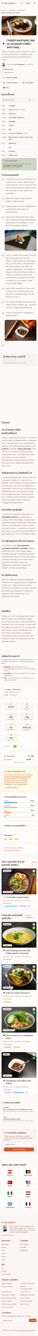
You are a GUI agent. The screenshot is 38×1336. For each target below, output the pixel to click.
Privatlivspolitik (6, 1274)
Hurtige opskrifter (7, 1286)
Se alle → (34, 863)
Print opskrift (29, 82)
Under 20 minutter (7, 1307)
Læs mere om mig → (8, 1235)
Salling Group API (28, 678)
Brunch (4, 1247)
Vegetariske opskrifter (27, 1295)
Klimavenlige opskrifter (9, 1298)
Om (3, 1268)
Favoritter (23, 1247)
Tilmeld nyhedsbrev (19, 1149)
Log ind (28, 3)
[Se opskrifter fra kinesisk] (4, 1035)
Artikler (4, 1256)
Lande (4, 1259)
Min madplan (24, 1244)
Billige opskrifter (7, 1283)
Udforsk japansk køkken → (12, 850)
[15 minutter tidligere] (24, 759)
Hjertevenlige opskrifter (9, 1304)
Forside (4, 10)
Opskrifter (12, 10)
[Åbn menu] (34, 3)
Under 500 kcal (6, 1292)
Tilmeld (32, 1320)
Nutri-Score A (24, 1304)
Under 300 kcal (25, 1292)
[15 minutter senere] (33, 759)
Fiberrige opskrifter (26, 1301)
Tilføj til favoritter (12, 77)
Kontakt (4, 1271)
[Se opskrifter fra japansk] (4, 897)
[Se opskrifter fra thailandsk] (4, 950)
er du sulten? (9, 1222)
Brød (3, 1250)
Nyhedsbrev (24, 1250)
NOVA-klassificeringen (23, 777)
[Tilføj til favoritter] (34, 871)
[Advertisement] (19, 393)
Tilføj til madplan (12, 82)
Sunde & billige (25, 1298)
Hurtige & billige (7, 1301)
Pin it (7, 87)
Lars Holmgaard (19, 64)
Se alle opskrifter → (30, 916)
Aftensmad (21, 10)
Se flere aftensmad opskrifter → (14, 848)
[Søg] (22, 3)
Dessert (4, 1253)
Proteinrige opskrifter (8, 1295)
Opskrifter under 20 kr (27, 1283)
